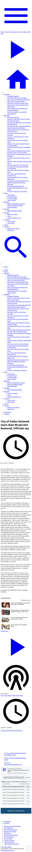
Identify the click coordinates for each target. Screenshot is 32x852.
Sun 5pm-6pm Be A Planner (15, 186)
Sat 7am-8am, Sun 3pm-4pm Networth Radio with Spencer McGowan (19, 127)
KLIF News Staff (12, 197)
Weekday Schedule (13, 96)
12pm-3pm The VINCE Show (16, 101)
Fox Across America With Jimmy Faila (12, 695)
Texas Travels (11, 200)
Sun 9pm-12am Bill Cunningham (17, 191)
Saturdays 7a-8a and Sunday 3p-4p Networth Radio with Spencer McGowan (18, 182)
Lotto (9, 216)
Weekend (7, 115)
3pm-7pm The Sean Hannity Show (17, 103)
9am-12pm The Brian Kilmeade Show (18, 100)
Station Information (13, 228)
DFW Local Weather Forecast (16, 204)
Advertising (10, 230)
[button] (16, 605)
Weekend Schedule (13, 117)
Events (6, 225)
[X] (6, 414)
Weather (6, 202)
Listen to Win (11, 221)
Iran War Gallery (12, 198)
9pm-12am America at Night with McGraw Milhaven (17, 109)
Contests (6, 220)
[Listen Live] (16, 646)
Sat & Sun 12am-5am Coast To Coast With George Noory (18, 120)
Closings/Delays (12, 207)
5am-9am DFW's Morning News (17, 98)
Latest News (11, 195)
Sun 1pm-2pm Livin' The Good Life (17, 165)
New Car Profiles (12, 214)
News (5, 193)
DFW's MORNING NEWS (14, 211)
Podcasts (6, 209)
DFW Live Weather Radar (14, 205)
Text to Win (10, 223)
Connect (6, 227)
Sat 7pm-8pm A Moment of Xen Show (18, 151)
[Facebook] (7, 412)
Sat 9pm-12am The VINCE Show (17, 152)
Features (6, 212)
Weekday (7, 94)
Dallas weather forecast (16, 750)
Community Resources (14, 218)
